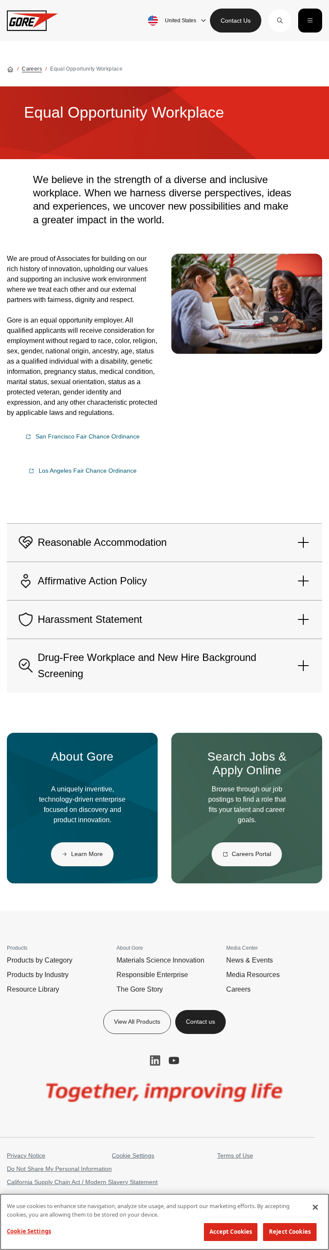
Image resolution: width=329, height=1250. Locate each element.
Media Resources (253, 974)
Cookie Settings (133, 1155)
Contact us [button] (200, 1021)
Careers (32, 69)
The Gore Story (140, 989)
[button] (279, 20)
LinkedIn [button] (155, 1060)
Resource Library (33, 989)
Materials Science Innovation (160, 960)
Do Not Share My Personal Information (59, 1168)
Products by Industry (38, 974)
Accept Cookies (230, 1231)
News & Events (249, 960)
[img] (246, 304)
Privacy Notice (26, 1155)
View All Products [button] (137, 1021)
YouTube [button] (174, 1060)
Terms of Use (235, 1155)
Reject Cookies (290, 1231)
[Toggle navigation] (310, 21)
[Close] (315, 1207)
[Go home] (10, 69)
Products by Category (39, 960)
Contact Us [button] (236, 20)
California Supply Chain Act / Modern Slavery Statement (82, 1182)
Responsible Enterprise (152, 974)
